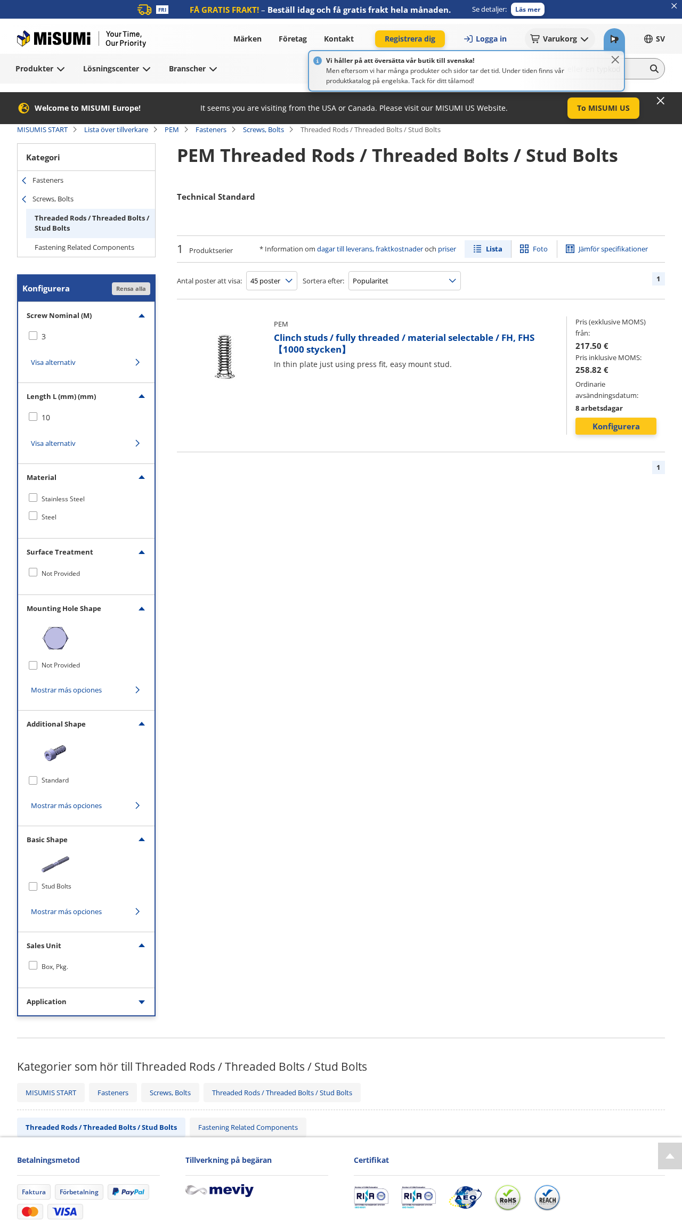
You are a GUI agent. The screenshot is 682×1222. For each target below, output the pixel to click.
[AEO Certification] (465, 1197)
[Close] (615, 59)
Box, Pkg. (55, 966)
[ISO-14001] (418, 1197)
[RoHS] (507, 1197)
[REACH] (547, 1197)
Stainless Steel (63, 498)
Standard (55, 780)
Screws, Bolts (263, 129)
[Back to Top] (670, 1156)
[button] (528, 9)
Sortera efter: (323, 281)
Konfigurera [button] (616, 426)
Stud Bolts (56, 886)
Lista (494, 249)
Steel (49, 517)
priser (447, 249)
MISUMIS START (42, 129)
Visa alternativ (53, 362)
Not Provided (61, 573)
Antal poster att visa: (209, 281)
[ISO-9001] (371, 1197)
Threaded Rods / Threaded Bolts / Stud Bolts (92, 223)
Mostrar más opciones (66, 690)
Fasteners (211, 129)
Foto (540, 249)
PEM (172, 129)
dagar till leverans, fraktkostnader (370, 249)
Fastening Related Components (84, 247)
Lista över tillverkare (116, 129)
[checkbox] (86, 337)
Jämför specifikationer (613, 249)
